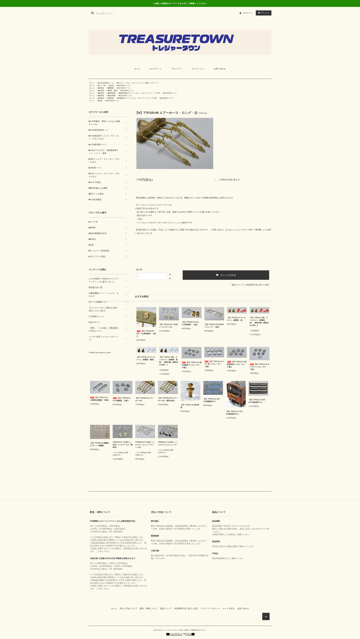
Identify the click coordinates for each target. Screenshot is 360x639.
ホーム (137, 69)
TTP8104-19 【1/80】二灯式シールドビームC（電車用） (122, 444)
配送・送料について (149, 608)
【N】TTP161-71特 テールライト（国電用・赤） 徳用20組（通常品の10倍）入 (259, 321)
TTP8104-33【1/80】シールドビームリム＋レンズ (168, 443)
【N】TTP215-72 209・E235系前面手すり (257, 401)
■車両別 (101, 88)
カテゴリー (154, 69)
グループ (175, 69)
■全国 (111, 85)
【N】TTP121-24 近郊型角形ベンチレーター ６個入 (237, 364)
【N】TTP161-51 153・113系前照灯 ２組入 (191, 323)
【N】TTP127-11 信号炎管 (190, 406)
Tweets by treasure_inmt (100, 352)
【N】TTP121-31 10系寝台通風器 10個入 (99, 399)
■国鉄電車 (111, 93)
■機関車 (111, 88)
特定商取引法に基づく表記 (257, 285)
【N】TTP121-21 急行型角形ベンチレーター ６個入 (192, 365)
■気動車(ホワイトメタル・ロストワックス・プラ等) (137, 98)
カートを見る (230, 608)
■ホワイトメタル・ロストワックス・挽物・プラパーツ (138, 83)
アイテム (265, 13)
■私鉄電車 (111, 96)
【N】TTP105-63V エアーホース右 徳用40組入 (168, 399)
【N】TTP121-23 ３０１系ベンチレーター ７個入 (214, 364)
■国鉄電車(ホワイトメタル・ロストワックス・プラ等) (139, 93)
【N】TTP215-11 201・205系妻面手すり (212, 400)
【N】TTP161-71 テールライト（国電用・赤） (236, 319)
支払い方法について (129, 608)
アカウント (247, 13)
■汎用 (100, 101)
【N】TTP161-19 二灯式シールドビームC (168, 325)
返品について (237, 285)
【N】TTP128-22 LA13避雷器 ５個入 (121, 399)
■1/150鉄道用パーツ (105, 83)
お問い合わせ (220, 69)
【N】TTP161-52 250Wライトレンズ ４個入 (214, 325)
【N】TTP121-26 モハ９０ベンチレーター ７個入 (259, 366)
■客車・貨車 (112, 91)
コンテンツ (197, 69)
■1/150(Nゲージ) (123, 85)
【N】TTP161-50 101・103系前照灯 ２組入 (146, 333)
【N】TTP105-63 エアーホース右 (144, 399)
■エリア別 (102, 85)
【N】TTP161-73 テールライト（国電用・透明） (145, 358)
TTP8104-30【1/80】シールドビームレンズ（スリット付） (145, 444)
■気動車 (111, 98)
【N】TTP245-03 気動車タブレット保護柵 (99, 444)
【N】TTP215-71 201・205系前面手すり (235, 412)
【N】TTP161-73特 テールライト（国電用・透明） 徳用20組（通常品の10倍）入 (168, 361)
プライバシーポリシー (211, 608)
